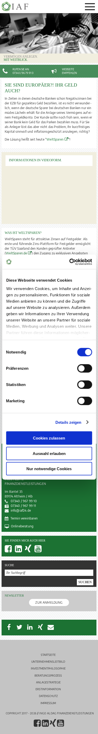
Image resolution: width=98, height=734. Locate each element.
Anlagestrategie (48, 682)
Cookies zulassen (49, 438)
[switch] (84, 368)
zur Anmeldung (48, 602)
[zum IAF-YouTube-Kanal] (39, 550)
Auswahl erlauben (49, 453)
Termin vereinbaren (24, 518)
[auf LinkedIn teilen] (30, 627)
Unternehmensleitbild (48, 661)
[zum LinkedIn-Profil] (20, 550)
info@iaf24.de (21, 510)
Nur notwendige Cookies (49, 469)
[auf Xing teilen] (40, 627)
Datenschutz (48, 696)
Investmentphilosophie (48, 668)
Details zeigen (68, 422)
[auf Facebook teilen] (9, 627)
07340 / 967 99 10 (24, 501)
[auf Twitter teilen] (19, 627)
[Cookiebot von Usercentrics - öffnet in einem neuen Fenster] (70, 261)
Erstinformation (48, 689)
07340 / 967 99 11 (23, 506)
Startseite (48, 654)
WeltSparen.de (16, 253)
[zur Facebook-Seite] (10, 550)
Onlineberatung (22, 526)
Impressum (48, 703)
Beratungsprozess (48, 675)
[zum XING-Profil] (29, 550)
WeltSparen (55, 139)
